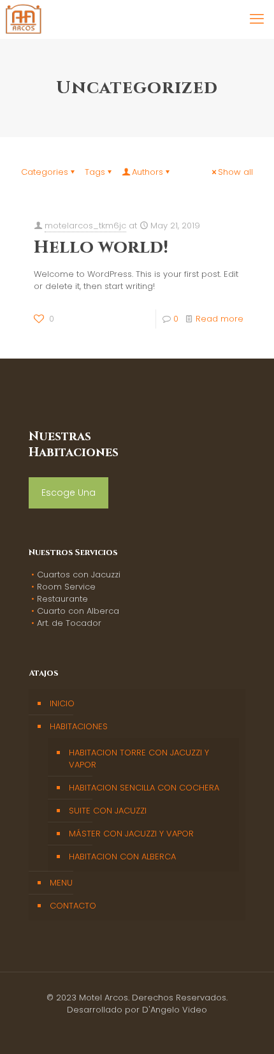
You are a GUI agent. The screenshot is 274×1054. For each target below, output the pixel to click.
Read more (219, 319)
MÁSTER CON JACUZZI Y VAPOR (131, 834)
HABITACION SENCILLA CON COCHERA (144, 788)
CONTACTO (73, 906)
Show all (235, 172)
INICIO (62, 703)
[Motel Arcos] (23, 19)
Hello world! (101, 247)
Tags (95, 172)
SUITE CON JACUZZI (108, 811)
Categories (44, 172)
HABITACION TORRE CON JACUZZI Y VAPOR (139, 758)
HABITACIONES (79, 726)
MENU (61, 883)
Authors (147, 172)
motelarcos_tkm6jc (85, 225)
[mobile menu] (257, 19)
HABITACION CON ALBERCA (122, 856)
